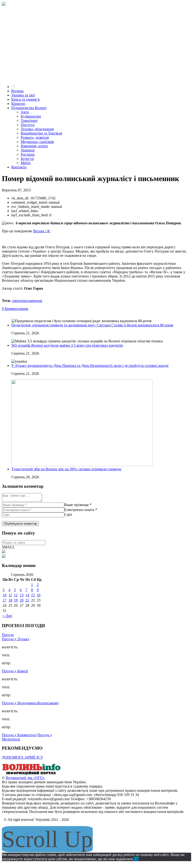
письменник (32, 301)
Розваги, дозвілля (35, 137)
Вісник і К (41, 231)
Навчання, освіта (34, 146)
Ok (136, 859)
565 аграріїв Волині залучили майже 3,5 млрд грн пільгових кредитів (67, 345)
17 (4, 600)
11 (10, 595)
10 (4, 595)
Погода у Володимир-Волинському (30, 703)
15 (33, 595)
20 (22, 600)
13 (22, 595)
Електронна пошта (79, 510)
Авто (25, 112)
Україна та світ (23, 95)
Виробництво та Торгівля (41, 133)
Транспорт (29, 121)
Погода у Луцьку (15, 639)
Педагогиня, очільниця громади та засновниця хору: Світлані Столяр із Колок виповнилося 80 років (92, 325)
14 (27, 595)
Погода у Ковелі (15, 671)
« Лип (7, 616)
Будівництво (31, 116)
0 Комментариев (15, 309)
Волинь (17, 91)
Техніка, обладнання (37, 129)
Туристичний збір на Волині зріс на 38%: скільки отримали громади (66, 469)
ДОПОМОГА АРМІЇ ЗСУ (22, 757)
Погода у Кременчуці (19, 735)
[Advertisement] (96, 41)
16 (38, 595)
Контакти (19, 167)
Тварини (28, 150)
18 (10, 600)
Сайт (68, 515)
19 (16, 600)
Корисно (18, 104)
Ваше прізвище (76, 505)
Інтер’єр (27, 159)
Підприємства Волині (28, 108)
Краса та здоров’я (25, 99)
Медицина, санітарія (37, 142)
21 (27, 600)
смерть (17, 301)
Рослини (28, 154)
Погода (8, 635)
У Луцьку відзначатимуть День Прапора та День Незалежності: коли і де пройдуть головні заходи (90, 366)
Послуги (28, 125)
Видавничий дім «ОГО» (25, 778)
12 (16, 595)
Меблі (25, 163)
